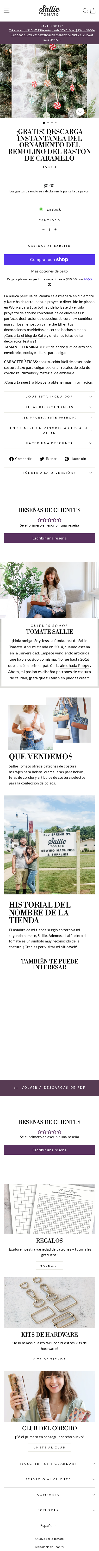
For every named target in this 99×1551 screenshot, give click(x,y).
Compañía (48, 1494)
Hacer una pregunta (49, 443)
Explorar (48, 1510)
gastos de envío (26, 191)
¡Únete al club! (49, 1447)
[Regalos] (49, 1209)
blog (38, 382)
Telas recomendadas (49, 407)
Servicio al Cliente (48, 1479)
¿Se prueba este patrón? (49, 417)
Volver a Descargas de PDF (53, 1087)
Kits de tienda (49, 1359)
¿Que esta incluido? (49, 396)
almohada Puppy (74, 665)
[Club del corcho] (49, 1396)
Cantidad (49, 220)
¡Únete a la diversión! (49, 472)
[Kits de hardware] (49, 1302)
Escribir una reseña (49, 538)
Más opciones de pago (49, 271)
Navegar (49, 1265)
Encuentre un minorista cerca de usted (49, 430)
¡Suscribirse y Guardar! (48, 1463)
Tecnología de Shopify (49, 1547)
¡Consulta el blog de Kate (25, 335)
